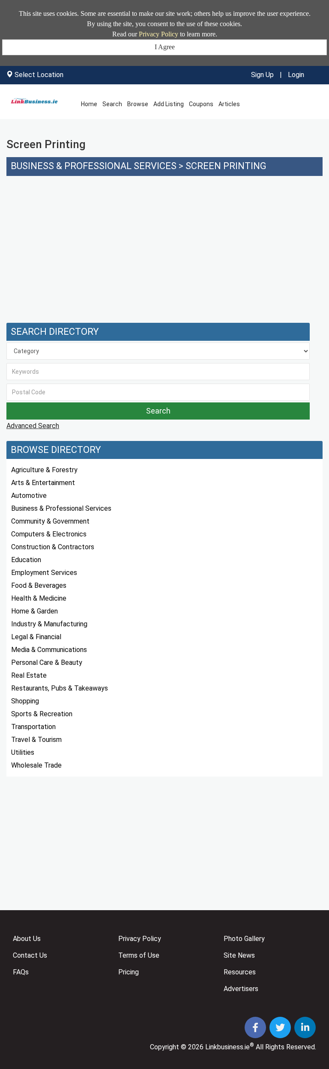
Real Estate (29, 675)
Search (112, 104)
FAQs (21, 972)
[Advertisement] (164, 254)
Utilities (22, 752)
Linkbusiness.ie (227, 1047)
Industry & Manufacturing (49, 624)
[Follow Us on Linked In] (305, 1028)
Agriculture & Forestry (44, 470)
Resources (240, 972)
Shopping (25, 701)
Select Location (39, 75)
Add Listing (168, 104)
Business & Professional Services (93, 166)
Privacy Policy (158, 34)
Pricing (128, 972)
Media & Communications (49, 650)
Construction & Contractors (52, 547)
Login (296, 75)
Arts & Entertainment (43, 483)
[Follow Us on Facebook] (256, 1028)
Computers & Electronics (49, 534)
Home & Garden (34, 611)
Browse (137, 104)
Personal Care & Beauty (46, 662)
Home (89, 104)
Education (26, 560)
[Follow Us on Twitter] (281, 1028)
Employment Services (44, 573)
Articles (229, 104)
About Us (27, 939)
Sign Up (262, 75)
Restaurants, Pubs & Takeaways (59, 688)
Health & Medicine (38, 598)
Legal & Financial (36, 637)
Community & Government (50, 521)
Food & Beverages (38, 585)
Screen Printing (225, 166)
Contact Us (30, 955)
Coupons (201, 104)
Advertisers (241, 989)
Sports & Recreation (41, 714)
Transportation (33, 727)
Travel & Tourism (36, 739)
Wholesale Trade (36, 765)
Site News (239, 955)
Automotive (29, 495)
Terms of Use (138, 955)
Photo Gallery (244, 939)
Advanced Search (32, 426)
